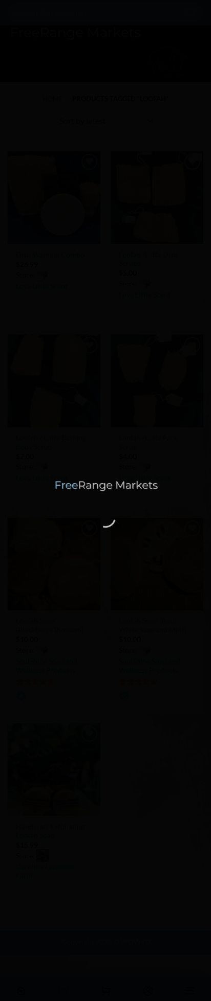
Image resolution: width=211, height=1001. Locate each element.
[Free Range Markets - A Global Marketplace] (105, 486)
